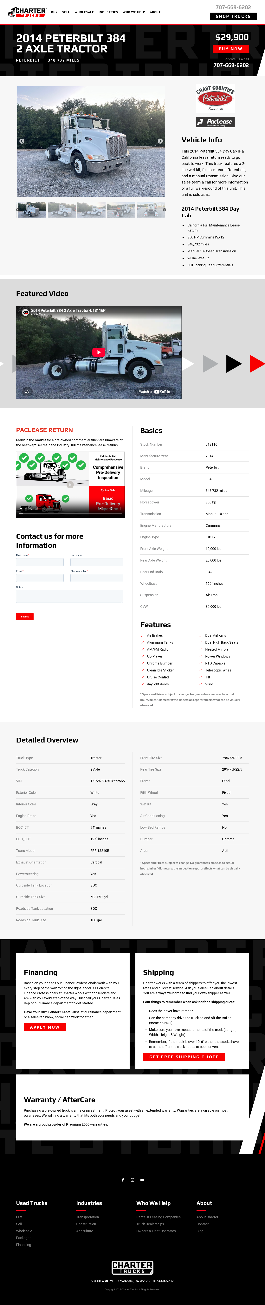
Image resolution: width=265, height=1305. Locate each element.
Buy (19, 1217)
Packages (23, 1238)
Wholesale (24, 1231)
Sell (19, 1224)
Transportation (87, 1217)
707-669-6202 (233, 7)
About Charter (207, 1217)
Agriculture (84, 1231)
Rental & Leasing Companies (158, 1217)
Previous (22, 141)
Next (160, 141)
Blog (200, 1231)
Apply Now (45, 1027)
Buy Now (231, 48)
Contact (203, 1224)
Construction (86, 1224)
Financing (23, 1245)
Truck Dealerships (150, 1224)
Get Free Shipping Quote (184, 1057)
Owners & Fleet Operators (156, 1231)
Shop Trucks (233, 16)
